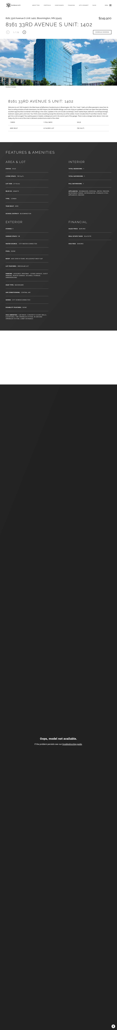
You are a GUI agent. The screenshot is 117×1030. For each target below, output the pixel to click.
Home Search (59, 5)
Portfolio (47, 5)
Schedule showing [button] (102, 32)
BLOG (94, 5)
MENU (106, 5)
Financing (71, 5)
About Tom (36, 5)
